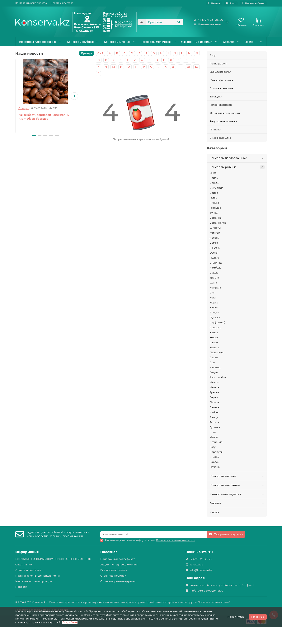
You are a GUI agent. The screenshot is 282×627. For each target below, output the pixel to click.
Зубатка (215, 427)
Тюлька (214, 422)
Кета (213, 297)
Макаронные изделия (196, 42)
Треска (214, 277)
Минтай (215, 232)
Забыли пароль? (220, 71)
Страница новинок (113, 575)
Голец (213, 197)
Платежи (215, 129)
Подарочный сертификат (117, 558)
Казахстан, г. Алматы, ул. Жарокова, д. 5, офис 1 (222, 585)
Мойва (214, 412)
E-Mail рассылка (220, 137)
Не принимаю (236, 616)
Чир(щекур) (217, 322)
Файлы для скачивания (225, 113)
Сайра (214, 192)
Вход (213, 55)
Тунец (214, 212)
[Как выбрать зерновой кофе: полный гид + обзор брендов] (45, 81)
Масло (248, 42)
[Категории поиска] (142, 22)
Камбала (215, 267)
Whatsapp (196, 564)
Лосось (214, 237)
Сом (212, 362)
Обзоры (23, 108)
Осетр (214, 252)
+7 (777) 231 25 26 (210, 19)
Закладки (216, 96)
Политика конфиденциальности (37, 575)
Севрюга (215, 327)
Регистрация (218, 63)
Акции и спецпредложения (119, 564)
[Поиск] (179, 22)
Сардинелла (218, 222)
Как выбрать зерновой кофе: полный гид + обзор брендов (44, 116)
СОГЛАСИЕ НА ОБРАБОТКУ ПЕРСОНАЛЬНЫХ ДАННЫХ (53, 558)
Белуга (214, 312)
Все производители (113, 570)
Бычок (214, 342)
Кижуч (214, 307)
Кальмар (215, 367)
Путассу (215, 317)
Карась (214, 461)
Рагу (212, 446)
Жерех (214, 337)
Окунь (214, 397)
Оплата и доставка (62, 3)
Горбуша (215, 207)
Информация (27, 552)
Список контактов (221, 88)
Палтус (214, 257)
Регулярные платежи (223, 121)
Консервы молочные (156, 42)
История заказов (221, 104)
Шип (213, 432)
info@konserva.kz (201, 570)
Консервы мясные (117, 42)
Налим (214, 382)
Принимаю (257, 616)
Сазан (214, 357)
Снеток (214, 456)
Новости (21, 586)
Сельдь (214, 182)
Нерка (214, 302)
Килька (214, 202)
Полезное (109, 552)
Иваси (214, 437)
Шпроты (215, 227)
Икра (213, 172)
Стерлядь (216, 262)
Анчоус (214, 417)
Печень (214, 466)
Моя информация (221, 80)
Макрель (215, 287)
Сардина (216, 217)
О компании (23, 564)
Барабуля (216, 451)
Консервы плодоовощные (38, 42)
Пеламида (216, 352)
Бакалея (229, 42)
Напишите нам (209, 24)
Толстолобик (218, 377)
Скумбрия (216, 187)
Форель (215, 247)
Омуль (214, 372)
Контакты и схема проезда (31, 3)
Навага (214, 347)
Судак (214, 272)
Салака (214, 407)
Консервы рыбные (80, 42)
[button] (16, 96)
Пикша (214, 402)
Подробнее (70, 622)
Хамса (214, 332)
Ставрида (216, 441)
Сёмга (214, 242)
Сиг (212, 292)
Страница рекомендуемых (118, 581)
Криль (214, 177)
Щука (213, 282)
